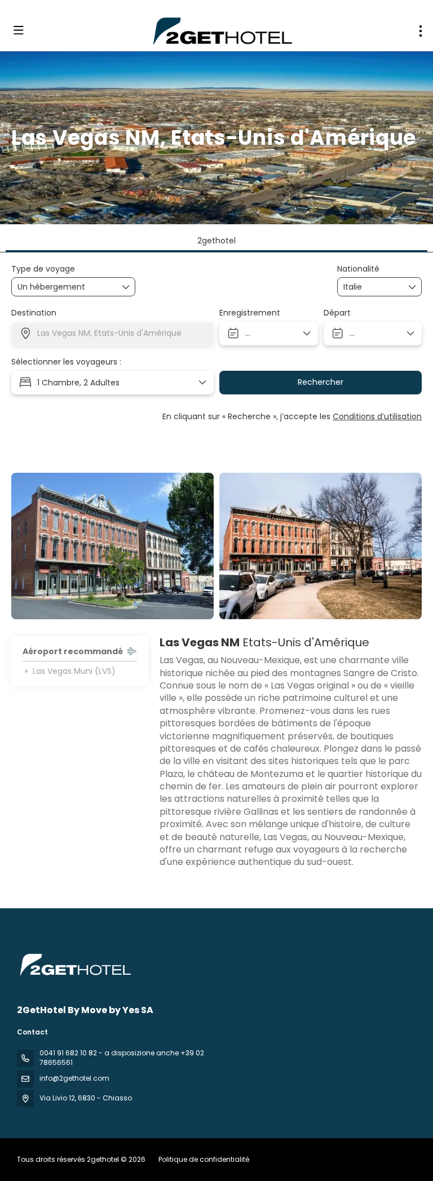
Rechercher (320, 382)
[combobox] (371, 287)
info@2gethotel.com (74, 1078)
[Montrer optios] (412, 287)
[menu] (420, 31)
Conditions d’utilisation (377, 416)
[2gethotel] (74, 964)
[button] (34, 546)
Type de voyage (43, 269)
